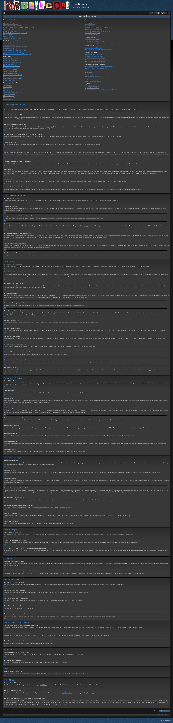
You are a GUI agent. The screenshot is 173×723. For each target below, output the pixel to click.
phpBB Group (43, 685)
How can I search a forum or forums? (94, 54)
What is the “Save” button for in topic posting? (14, 76)
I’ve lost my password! (8, 29)
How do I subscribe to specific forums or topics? (96, 68)
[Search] (155, 13)
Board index (6, 715)
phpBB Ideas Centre (67, 693)
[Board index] (4, 13)
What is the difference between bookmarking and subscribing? (99, 66)
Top (5, 111)
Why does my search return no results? (94, 56)
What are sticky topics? (8, 96)
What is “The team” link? (91, 34)
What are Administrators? (91, 22)
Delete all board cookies (163, 715)
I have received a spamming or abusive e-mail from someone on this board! (102, 43)
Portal (151, 13)
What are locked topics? (9, 97)
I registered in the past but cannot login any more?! (15, 33)
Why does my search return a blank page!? (95, 58)
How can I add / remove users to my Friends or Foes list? (98, 49)
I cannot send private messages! (92, 39)
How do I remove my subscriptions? (93, 70)
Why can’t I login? (7, 22)
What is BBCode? (7, 85)
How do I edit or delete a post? (10, 60)
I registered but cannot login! (10, 31)
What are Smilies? (7, 88)
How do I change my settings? (10, 43)
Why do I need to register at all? (10, 24)
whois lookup (102, 700)
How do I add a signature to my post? (12, 62)
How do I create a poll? (8, 64)
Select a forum (165, 711)
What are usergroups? (90, 25)
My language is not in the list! (10, 48)
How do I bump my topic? (9, 80)
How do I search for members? (92, 60)
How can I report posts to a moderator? (12, 75)
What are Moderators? (90, 24)
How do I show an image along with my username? (15, 50)
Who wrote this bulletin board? (92, 86)
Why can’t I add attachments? (10, 71)
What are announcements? (9, 94)
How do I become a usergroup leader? (94, 29)
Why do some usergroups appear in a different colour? (98, 31)
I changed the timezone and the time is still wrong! (15, 46)
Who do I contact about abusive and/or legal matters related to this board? (102, 89)
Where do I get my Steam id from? (93, 81)
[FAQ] (158, 13)
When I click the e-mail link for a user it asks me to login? (17, 54)
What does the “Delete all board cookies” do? (14, 38)
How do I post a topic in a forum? (11, 58)
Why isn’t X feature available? (92, 88)
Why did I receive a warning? (10, 73)
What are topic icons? (8, 99)
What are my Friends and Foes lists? (93, 48)
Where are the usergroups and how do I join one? (96, 27)
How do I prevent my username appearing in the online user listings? (19, 27)
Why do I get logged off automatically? (12, 25)
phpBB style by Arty (161, 720)
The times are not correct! (9, 45)
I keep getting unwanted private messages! (95, 41)
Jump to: (156, 710)
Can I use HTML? (7, 87)
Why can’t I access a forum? (10, 69)
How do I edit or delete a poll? (10, 67)
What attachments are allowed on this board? (95, 74)
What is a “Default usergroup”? (92, 33)
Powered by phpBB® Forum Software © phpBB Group (167, 720)
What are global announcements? (11, 92)
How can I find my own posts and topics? (95, 61)
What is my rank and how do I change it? (13, 52)
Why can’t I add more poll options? (11, 66)
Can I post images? (7, 90)
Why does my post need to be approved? (13, 78)
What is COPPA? (7, 34)
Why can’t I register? (8, 36)
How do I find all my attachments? (93, 76)
